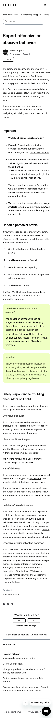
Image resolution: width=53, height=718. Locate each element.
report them (35, 478)
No (34, 620)
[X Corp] (8, 604)
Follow (8, 59)
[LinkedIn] (12, 604)
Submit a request (38, 634)
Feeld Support (17, 50)
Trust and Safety (11, 594)
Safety (46, 14)
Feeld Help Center (10, 14)
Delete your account (13, 663)
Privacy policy (34, 711)
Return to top (10, 644)
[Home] (9, 5)
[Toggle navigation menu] (45, 5)
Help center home (12, 711)
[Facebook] (4, 604)
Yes (19, 620)
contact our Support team (24, 564)
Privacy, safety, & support (31, 14)
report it (22, 425)
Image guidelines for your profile (19, 658)
